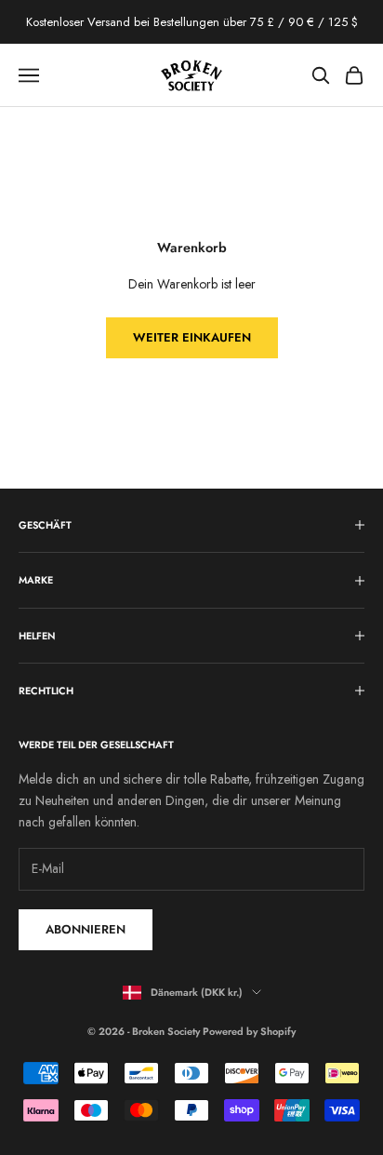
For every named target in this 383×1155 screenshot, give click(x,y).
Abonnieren (85, 929)
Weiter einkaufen (192, 337)
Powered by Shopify (249, 1031)
